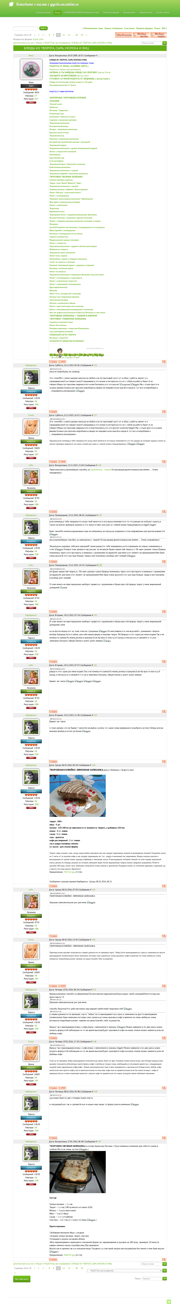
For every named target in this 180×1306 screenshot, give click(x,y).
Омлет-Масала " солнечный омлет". (66, 192)
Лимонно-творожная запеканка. (64, 139)
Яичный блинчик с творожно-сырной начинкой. (71, 217)
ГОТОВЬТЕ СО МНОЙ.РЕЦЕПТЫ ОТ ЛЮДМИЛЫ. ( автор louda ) (80, 78)
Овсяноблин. (55, 154)
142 (95, 665)
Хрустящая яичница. (59, 287)
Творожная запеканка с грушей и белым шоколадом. (73, 246)
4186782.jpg (69, 1255)
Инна (31, 55)
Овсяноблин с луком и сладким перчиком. (68, 259)
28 (76, 35)
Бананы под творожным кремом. (65, 297)
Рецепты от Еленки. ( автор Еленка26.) (65, 69)
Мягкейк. (54, 290)
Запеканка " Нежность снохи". (63, 116)
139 (100, 515)
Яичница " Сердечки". (59, 110)
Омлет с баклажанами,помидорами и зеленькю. (71, 309)
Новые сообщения (113, 28)
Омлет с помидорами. (59, 195)
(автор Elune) (80, 72)
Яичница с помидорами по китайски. (66, 233)
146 (93, 939)
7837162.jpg (69, 872)
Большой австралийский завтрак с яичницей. (70, 142)
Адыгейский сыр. (57, 158)
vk (169, 1302)
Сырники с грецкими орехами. (63, 120)
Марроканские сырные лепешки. (64, 240)
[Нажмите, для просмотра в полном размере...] (78, 795)
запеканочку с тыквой (100, 469)
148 (94, 1041)
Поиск (157, 28)
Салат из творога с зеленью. (62, 262)
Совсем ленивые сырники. (61, 180)
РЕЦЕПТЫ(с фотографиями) (57, 42)
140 (100, 565)
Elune (35, 39)
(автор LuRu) (69, 75)
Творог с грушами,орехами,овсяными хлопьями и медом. (75, 221)
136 (95, 365)
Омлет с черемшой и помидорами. (65, 284)
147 (94, 989)
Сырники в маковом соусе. (61, 322)
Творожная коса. (57, 135)
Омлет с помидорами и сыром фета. (66, 278)
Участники (129, 28)
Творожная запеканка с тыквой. (64, 170)
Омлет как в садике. (59, 255)
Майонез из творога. (59, 249)
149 (95, 1091)
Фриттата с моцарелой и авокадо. (65, 293)
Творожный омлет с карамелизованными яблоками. (73, 214)
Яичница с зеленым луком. (62, 268)
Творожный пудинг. (58, 145)
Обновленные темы (93, 28)
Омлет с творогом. (58, 243)
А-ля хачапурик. (57, 161)
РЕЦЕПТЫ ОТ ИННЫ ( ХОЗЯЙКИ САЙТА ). (69, 66)
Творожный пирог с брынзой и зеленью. (67, 164)
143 (95, 715)
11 (64, 35)
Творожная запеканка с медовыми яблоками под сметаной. (77, 274)
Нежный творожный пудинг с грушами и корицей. (72, 265)
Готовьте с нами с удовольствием (47, 4)
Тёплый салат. (56, 104)
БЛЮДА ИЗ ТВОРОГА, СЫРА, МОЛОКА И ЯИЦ (92, 42)
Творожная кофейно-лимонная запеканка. (69, 173)
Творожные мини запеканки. (63, 252)
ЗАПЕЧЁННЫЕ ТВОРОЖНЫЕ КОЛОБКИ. (68, 97)
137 (95, 415)
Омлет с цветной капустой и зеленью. (67, 306)
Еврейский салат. (57, 211)
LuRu (41, 39)
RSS (164, 28)
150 (99, 1141)
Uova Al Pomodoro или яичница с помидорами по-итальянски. (77, 227)
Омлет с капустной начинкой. (63, 151)
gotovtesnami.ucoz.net (23, 42)
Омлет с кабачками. (59, 205)
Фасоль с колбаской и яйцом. (63, 303)
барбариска (30, 365)
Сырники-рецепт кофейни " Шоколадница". (69, 189)
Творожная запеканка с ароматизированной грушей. (73, 148)
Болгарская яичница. (59, 126)
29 (82, 35)
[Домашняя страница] (62, 361)
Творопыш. (54, 208)
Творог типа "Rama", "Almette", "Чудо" (66, 183)
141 (95, 615)
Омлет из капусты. (58, 271)
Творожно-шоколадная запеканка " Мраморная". (71, 199)
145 (93, 889)
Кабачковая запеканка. (60, 167)
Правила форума (144, 28)
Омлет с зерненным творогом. (63, 281)
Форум (39, 42)
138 (99, 465)
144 (93, 765)
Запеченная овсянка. (59, 300)
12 (69, 35)
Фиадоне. (54, 224)
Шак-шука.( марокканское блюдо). (65, 202)
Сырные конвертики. (59, 236)
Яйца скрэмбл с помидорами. (63, 230)
